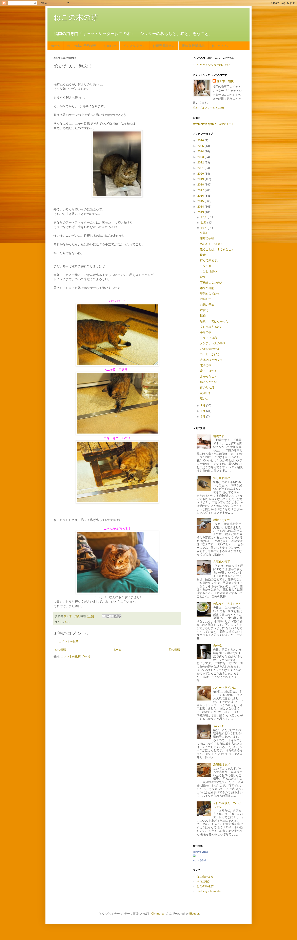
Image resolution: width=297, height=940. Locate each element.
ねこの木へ (220, 45)
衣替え (204, 310)
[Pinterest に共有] (119, 616)
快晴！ (204, 254)
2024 (201, 151)
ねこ (67, 621)
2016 (201, 195)
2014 (201, 206)
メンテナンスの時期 (212, 343)
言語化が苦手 (221, 561)
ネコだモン (204, 881)
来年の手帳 (207, 238)
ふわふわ (218, 726)
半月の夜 (205, 332)
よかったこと (208, 376)
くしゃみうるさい (211, 326)
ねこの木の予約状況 (81, 45)
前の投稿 (174, 649)
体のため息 (207, 387)
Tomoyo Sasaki (200, 852)
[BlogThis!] (108, 616)
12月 (204, 217)
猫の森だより (205, 876)
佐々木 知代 (225, 81)
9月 (203, 405)
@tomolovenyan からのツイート (213, 123)
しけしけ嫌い (208, 271)
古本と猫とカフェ (211, 359)
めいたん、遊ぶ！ (211, 244)
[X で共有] (112, 616)
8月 (203, 410)
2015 (201, 201)
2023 (201, 157)
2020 (201, 173)
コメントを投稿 (68, 641)
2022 (201, 162)
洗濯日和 (205, 393)
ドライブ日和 (208, 337)
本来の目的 (207, 288)
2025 (201, 145)
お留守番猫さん (164, 45)
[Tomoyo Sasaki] (194, 856)
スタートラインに (224, 687)
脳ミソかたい (208, 382)
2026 (201, 140)
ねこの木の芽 (76, 17)
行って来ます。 (210, 260)
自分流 (217, 645)
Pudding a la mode (209, 891)
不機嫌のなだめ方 (211, 282)
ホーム (55, 45)
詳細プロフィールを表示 (208, 107)
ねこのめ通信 (205, 886)
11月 (204, 222)
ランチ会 (205, 266)
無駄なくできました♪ (226, 603)
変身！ (204, 277)
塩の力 (204, 398)
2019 (201, 179)
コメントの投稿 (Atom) (75, 656)
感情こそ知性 (221, 519)
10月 (204, 228)
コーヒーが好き (210, 354)
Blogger (194, 913)
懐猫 (203, 315)
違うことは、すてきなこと (217, 249)
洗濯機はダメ (221, 764)
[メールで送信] (104, 616)
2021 (201, 168)
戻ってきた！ (208, 370)
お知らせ (109, 45)
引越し (204, 232)
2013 (201, 212)
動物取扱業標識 (193, 45)
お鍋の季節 (207, 304)
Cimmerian (158, 913)
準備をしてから (210, 293)
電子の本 (205, 365)
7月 (203, 416)
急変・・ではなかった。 (215, 321)
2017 (201, 190)
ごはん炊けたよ (210, 348)
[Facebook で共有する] (116, 616)
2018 (201, 184)
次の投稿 (60, 649)
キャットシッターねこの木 (214, 64)
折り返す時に (221, 478)
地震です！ (220, 436)
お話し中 (205, 299)
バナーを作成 (199, 860)
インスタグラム (134, 45)
